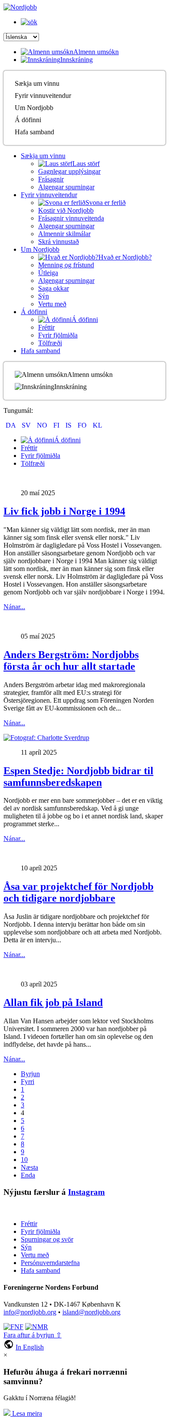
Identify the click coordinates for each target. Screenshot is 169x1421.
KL (97, 425)
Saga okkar (53, 288)
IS (69, 425)
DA (11, 425)
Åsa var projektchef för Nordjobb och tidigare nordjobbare (78, 892)
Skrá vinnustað (58, 241)
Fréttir (46, 327)
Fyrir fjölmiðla (58, 335)
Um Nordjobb (34, 107)
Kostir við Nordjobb (66, 210)
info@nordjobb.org (29, 1312)
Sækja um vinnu (37, 83)
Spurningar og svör (47, 1239)
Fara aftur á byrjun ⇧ (32, 1335)
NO (43, 425)
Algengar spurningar (66, 187)
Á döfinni (28, 119)
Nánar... (14, 606)
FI (57, 425)
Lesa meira (26, 1413)
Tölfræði (50, 343)
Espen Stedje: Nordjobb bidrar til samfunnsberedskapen (78, 776)
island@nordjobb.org (91, 1312)
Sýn (43, 296)
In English (30, 1347)
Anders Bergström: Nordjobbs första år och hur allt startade (71, 660)
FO (83, 425)
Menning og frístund (66, 265)
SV (27, 425)
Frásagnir (51, 179)
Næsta (29, 1167)
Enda (28, 1175)
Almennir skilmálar (64, 233)
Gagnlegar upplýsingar (69, 171)
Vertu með (52, 304)
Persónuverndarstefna (50, 1262)
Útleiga (48, 272)
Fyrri (27, 1081)
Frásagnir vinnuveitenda (71, 218)
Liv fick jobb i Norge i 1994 (64, 511)
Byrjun (30, 1073)
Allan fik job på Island (53, 1002)
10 (24, 1159)
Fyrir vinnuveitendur (43, 95)
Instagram (86, 1192)
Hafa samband (34, 132)
